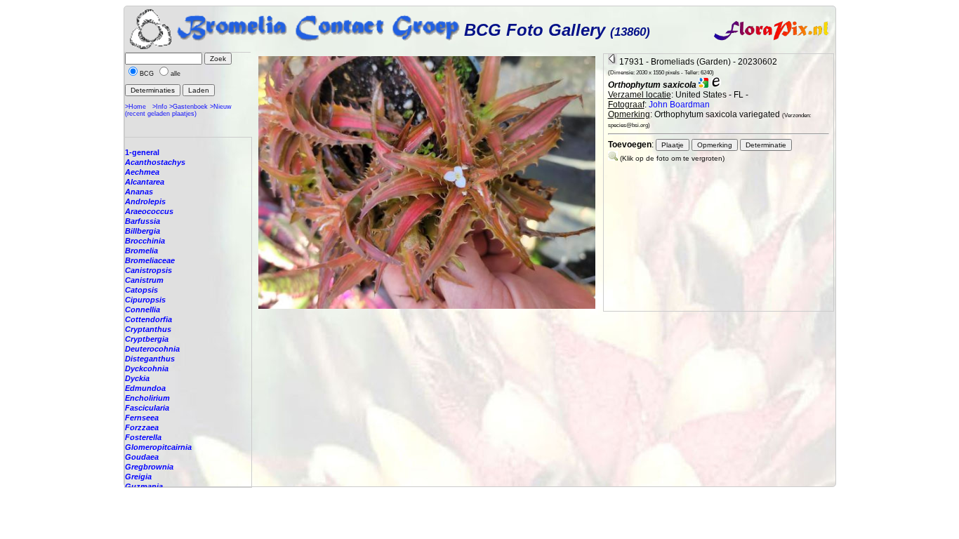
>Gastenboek (188, 106)
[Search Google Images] (703, 85)
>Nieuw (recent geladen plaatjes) (178, 110)
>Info (159, 106)
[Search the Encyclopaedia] (716, 85)
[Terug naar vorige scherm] (612, 62)
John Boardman (679, 104)
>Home (135, 106)
